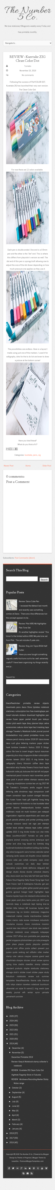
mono (27, 924)
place (14, 944)
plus (16, 755)
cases (22, 855)
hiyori (21, 896)
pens (35, 455)
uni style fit (20, 988)
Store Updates (33, 707)
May (13, 1110)
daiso (24, 707)
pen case (41, 815)
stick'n (16, 972)
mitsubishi (44, 920)
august (39, 787)
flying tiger (39, 880)
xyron (37, 992)
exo (22, 876)
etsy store (10, 876)
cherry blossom (24, 763)
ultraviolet (10, 988)
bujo (47, 759)
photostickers (27, 940)
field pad (39, 876)
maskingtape (39, 711)
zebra (46, 723)
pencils (15, 819)
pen (47, 711)
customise (19, 863)
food (47, 880)
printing (39, 819)
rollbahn (33, 952)
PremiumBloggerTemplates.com (32, 1161)
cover (46, 860)
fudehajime (28, 884)
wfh (23, 992)
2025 (11, 1016)
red (27, 952)
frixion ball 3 (17, 884)
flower (32, 880)
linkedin (25, 1168)
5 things (45, 747)
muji (20, 735)
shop (20, 755)
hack (41, 767)
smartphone (20, 783)
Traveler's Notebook (21, 731)
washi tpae (44, 988)
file (13, 751)
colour (8, 751)
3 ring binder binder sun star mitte (33, 831)
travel (8, 715)
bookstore (19, 847)
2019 (22, 759)
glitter (25, 888)
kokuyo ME (23, 908)
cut (27, 863)
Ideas (8, 835)
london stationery (31, 912)
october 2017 (12, 936)
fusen (15, 719)
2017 (44, 783)
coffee (35, 763)
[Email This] (7, 448)
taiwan (16, 759)
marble (46, 807)
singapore (27, 755)
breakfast (28, 847)
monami (25, 775)
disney (22, 871)
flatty (27, 880)
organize (21, 815)
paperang (45, 936)
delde (25, 868)
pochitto (45, 944)
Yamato (31, 835)
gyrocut (17, 892)
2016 (11, 1142)
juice (34, 900)
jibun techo (26, 900)
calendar (39, 851)
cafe (16, 791)
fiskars (9, 880)
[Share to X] (13, 448)
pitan (8, 944)
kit (22, 803)
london (38, 807)
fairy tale (28, 876)
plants (28, 944)
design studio (12, 871)
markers (32, 743)
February (16, 1124)
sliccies (27, 960)
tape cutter (37, 827)
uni (37, 783)
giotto (19, 888)
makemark (10, 916)
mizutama (10, 924)
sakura (20, 727)
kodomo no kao (29, 803)
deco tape (44, 763)
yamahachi (10, 996)
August (15, 1097)
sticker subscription (40, 755)
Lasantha (15, 1161)
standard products (14, 968)
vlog (36, 988)
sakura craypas (24, 956)
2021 (28, 759)
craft (47, 791)
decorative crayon (14, 868)
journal (46, 731)
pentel (28, 719)
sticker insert (25, 972)
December (16, 1048)
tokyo (41, 723)
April (14, 1115)
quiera (8, 952)
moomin (45, 924)
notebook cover (22, 932)
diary (29, 723)
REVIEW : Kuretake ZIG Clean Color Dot (27, 59)
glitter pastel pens (36, 888)
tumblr (38, 1168)
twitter (13, 1168)
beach (29, 843)
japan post (16, 900)
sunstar (29, 783)
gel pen (45, 884)
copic (41, 860)
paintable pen (34, 936)
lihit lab (34, 771)
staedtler (29, 964)
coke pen (17, 860)
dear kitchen (43, 863)
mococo (19, 924)
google (21, 1168)
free (31, 711)
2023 (15, 831)
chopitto (32, 855)
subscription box (22, 711)
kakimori (16, 803)
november (39, 775)
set (30, 823)
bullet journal (36, 731)
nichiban (9, 932)
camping (9, 855)
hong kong (44, 799)
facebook (9, 1168)
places (21, 944)
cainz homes (30, 851)
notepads (35, 932)
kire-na (46, 904)
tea (34, 783)
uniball (46, 827)
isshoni (43, 896)
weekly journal (13, 992)
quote (15, 952)
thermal (45, 980)
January (15, 1128)
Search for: (10, 677)
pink (27, 819)
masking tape (43, 727)
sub (37, 976)
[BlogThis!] (10, 448)
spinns (46, 960)
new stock (33, 928)
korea (42, 735)
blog (47, 843)
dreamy (45, 871)
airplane (9, 839)
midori (8, 723)
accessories (11, 727)
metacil (46, 916)
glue (18, 743)
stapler (27, 968)
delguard (41, 868)
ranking (21, 952)
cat (26, 855)
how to (18, 751)
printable (27, 703)
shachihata (11, 960)
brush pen (37, 719)
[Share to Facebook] (16, 448)
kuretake (28, 455)
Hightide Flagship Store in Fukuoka (26, 1074)
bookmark (10, 847)
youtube (19, 996)
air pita (39, 835)
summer (45, 976)
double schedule (33, 871)
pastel (26, 735)
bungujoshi (19, 851)
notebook (45, 707)
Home (28, 465)
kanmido (9, 904)
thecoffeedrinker (13, 703)
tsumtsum (44, 984)
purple (46, 819)
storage (9, 731)
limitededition (12, 735)
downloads (10, 707)
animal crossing (21, 839)
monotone (35, 924)
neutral (9, 928)
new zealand (43, 928)
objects (46, 703)
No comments (28, 75)
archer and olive (13, 843)
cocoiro (9, 860)
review (37, 703)
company (33, 860)
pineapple (44, 940)
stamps (45, 823)
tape (30, 727)
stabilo (21, 964)
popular (9, 948)
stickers (22, 715)
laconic (16, 807)
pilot (14, 723)
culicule (9, 863)
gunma (9, 892)
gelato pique (11, 888)
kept (33, 904)
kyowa (41, 908)
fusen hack (21, 799)
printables (34, 735)
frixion (36, 767)
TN (7, 787)
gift (29, 799)
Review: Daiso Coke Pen (29, 601)
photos (22, 819)
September (17, 1092)
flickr (17, 1168)
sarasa (41, 779)
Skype (23, 1173)
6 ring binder (38, 759)
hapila (46, 767)
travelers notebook (31, 984)
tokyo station (16, 984)
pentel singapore (13, 940)
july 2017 (40, 900)
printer (33, 819)
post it (14, 779)
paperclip (10, 755)
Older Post (46, 465)
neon (32, 775)
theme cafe (36, 980)
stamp (21, 739)
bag (24, 843)
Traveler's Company (19, 787)
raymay (9, 823)
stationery (10, 711)
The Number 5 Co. (28, 14)
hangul (24, 892)
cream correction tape (16, 795)
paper (39, 743)
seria (47, 779)
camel (46, 851)
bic (34, 843)
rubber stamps (30, 779)
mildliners (10, 811)
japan (21, 719)
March (14, 1119)
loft (38, 771)
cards (16, 855)
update (9, 831)
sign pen (37, 823)
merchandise (35, 916)
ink (25, 896)
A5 (48, 783)
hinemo (9, 896)
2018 (33, 739)
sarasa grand (38, 956)
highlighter (40, 715)
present (41, 948)
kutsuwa (26, 771)
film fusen (10, 799)
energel (37, 795)
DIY (37, 739)
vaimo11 (30, 988)
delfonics (32, 868)
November (16, 1052)
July (13, 1101)
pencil (15, 739)
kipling (39, 904)
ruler (14, 956)
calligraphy (10, 763)
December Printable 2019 (22, 1057)
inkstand (31, 896)
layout (37, 751)
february (45, 795)
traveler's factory (26, 747)
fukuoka (37, 884)
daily (33, 863)
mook (18, 811)
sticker (27, 739)
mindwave (34, 920)
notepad (45, 811)
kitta (15, 908)
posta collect (31, 948)
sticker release (24, 827)
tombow (14, 747)
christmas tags (26, 791)
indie (17, 771)
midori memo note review (17, 920)
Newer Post (8, 465)
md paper (45, 771)
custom (30, 795)
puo (47, 948)
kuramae (33, 908)
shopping (10, 783)
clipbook (45, 855)
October (15, 1087)
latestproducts (27, 807)
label (47, 908)
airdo (47, 835)
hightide (34, 799)
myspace (29, 1168)
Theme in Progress (24, 1157)
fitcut (15, 880)
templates (10, 980)
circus (38, 855)
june (47, 900)
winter (30, 992)
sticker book (11, 827)
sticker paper (37, 972)
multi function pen (33, 811)
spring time (11, 964)
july (21, 771)
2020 (38, 747)
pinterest (34, 1168)
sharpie (19, 960)
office (20, 936)
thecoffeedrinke (22, 980)
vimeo (46, 1168)
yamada (45, 992)
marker (19, 916)
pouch (20, 779)
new (14, 928)
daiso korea (44, 739)
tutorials (15, 715)
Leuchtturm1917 (19, 835)
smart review (36, 960)
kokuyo (46, 719)
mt (22, 811)
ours (26, 936)
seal (47, 956)
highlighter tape (42, 892)
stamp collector (42, 964)
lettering (24, 743)
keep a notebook (22, 904)
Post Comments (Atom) (25, 557)
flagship (20, 880)
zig (39, 455)
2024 (11, 1020)
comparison (39, 791)
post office (19, 948)
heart (31, 892)
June (14, 1106)
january (9, 803)
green (46, 888)
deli (47, 868)
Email (27, 1173)
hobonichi (10, 771)
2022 (11, 1029)
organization (11, 815)
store (26, 727)
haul (35, 727)
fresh (8, 884)
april (47, 839)
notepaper (44, 932)
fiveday (23, 767)
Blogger (46, 1154)
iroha (37, 896)
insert (24, 751)
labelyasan (10, 912)
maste (26, 916)
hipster (16, 896)
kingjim (31, 751)
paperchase (31, 815)
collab (25, 860)
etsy (17, 767)
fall (33, 876)
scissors (17, 823)
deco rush (10, 743)
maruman (45, 751)
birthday (40, 843)
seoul (24, 823)
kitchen (9, 908)
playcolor (36, 944)
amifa (32, 787)
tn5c (8, 984)
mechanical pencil (14, 775)
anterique (40, 839)
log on (20, 912)
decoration (10, 767)
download (31, 715)
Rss (31, 1173)
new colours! (22, 928)
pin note (36, 940)
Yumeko (27, 66)
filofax (46, 876)
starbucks (35, 968)
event (17, 876)
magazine (44, 912)
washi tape (21, 723)
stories (9, 759)
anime (32, 839)
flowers (30, 767)
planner (35, 723)
